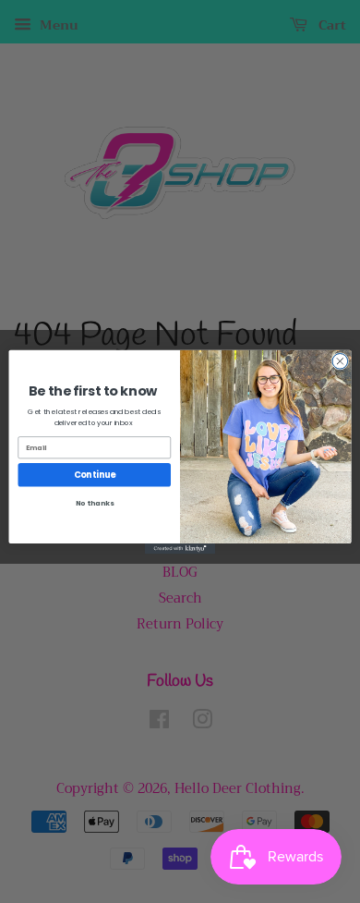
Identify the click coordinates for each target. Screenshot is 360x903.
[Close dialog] (340, 361)
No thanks (95, 503)
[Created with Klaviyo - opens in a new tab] (180, 548)
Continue (94, 475)
